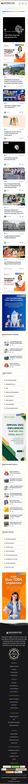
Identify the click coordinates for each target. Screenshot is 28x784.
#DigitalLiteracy (10, 384)
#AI (7, 388)
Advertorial (14, 743)
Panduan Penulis (14, 666)
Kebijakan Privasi (14, 756)
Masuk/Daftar (14, 734)
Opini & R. (14, 705)
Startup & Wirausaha (11, 555)
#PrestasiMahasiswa (12, 408)
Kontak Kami (14, 675)
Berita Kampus (10, 543)
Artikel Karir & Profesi (11, 559)
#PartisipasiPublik (11, 380)
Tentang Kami (14, 672)
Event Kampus (14, 691)
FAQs (14, 759)
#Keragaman (9, 400)
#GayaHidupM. (10, 404)
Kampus (14, 669)
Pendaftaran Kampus (14, 750)
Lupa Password (14, 737)
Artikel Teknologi (10, 563)
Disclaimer (14, 753)
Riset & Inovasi (10, 567)
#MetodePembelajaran (12, 392)
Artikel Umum (9, 547)
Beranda (14, 682)
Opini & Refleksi (10, 551)
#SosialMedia (10, 396)
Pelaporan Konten (14, 740)
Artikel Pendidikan (11, 539)
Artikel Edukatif (14, 688)
